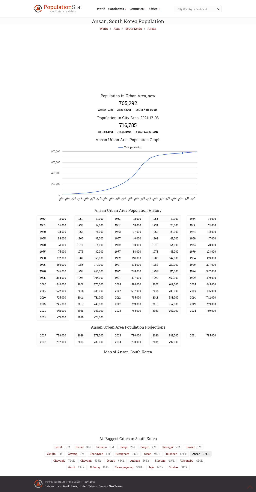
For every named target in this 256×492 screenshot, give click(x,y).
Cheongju (59, 460)
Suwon (190, 447)
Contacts (89, 482)
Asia (117, 28)
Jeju (151, 467)
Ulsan (147, 454)
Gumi (71, 467)
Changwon (96, 454)
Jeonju (111, 460)
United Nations (88, 486)
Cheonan (86, 460)
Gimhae (174, 467)
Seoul (58, 447)
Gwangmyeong (124, 467)
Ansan (151, 28)
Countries (137, 9)
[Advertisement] (128, 63)
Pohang (95, 467)
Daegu (124, 447)
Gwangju (167, 447)
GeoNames (116, 486)
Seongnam (122, 454)
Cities (153, 9)
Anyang (135, 460)
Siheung (160, 460)
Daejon (144, 447)
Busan (80, 447)
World (101, 9)
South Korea (133, 28)
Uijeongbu (186, 460)
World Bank (70, 486)
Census (103, 486)
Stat (62, 9)
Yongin (51, 454)
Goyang (72, 454)
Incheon (101, 447)
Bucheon (171, 454)
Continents (116, 9)
